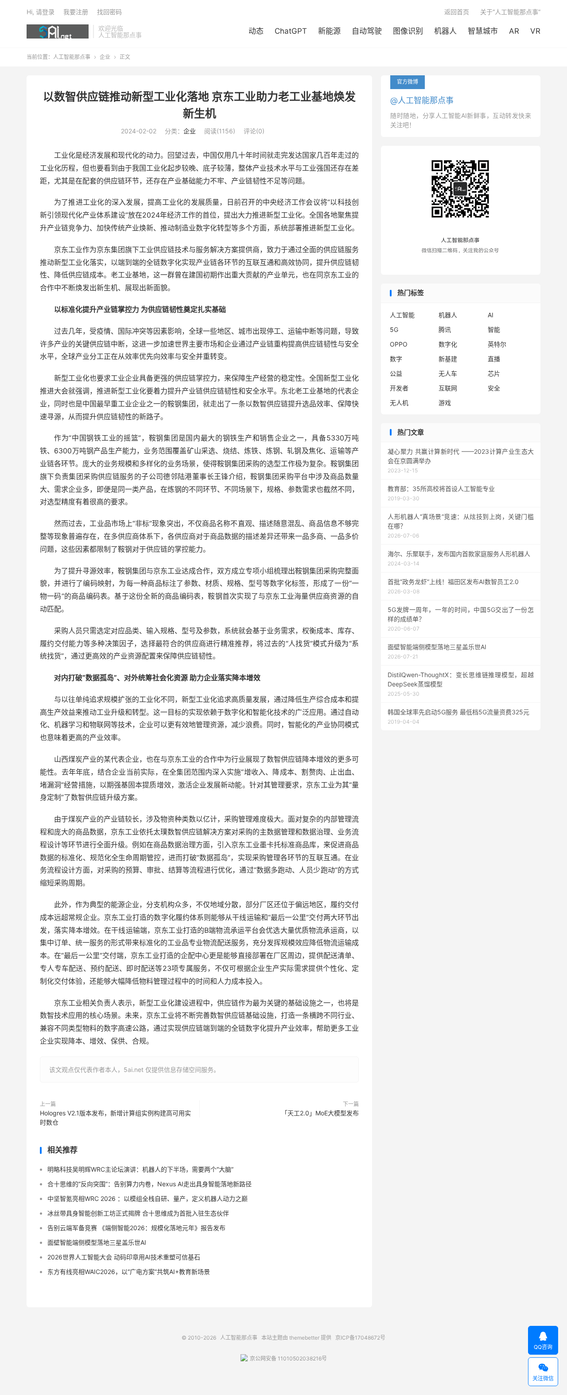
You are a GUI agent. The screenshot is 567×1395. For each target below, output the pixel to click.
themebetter (304, 1337)
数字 (396, 358)
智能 (494, 329)
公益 (396, 373)
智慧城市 (483, 31)
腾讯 (445, 329)
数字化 (448, 344)
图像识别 (408, 31)
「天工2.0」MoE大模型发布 (320, 1113)
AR (514, 31)
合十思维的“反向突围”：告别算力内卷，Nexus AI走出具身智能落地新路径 (149, 1184)
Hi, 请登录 (40, 12)
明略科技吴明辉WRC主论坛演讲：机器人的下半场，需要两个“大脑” (140, 1169)
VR (535, 31)
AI (490, 315)
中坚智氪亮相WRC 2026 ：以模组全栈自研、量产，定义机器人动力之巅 (147, 1198)
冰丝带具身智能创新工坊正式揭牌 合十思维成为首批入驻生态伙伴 (138, 1213)
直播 (494, 358)
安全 (494, 388)
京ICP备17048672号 (360, 1337)
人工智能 (402, 315)
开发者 (399, 388)
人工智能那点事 (58, 31)
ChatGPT (291, 31)
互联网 (448, 388)
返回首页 (456, 12)
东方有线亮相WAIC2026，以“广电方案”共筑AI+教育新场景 (128, 1271)
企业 (105, 57)
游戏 (445, 402)
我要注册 (75, 12)
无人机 (399, 402)
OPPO (399, 344)
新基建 (448, 358)
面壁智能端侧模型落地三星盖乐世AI (96, 1242)
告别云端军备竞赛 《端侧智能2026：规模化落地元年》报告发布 (136, 1227)
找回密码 (109, 12)
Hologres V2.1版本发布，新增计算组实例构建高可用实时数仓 (115, 1117)
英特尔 (497, 344)
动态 (256, 31)
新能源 (329, 31)
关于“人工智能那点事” (510, 12)
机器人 (445, 31)
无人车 (448, 373)
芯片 (494, 373)
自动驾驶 (367, 31)
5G (394, 329)
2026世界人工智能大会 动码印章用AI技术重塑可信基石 (123, 1257)
